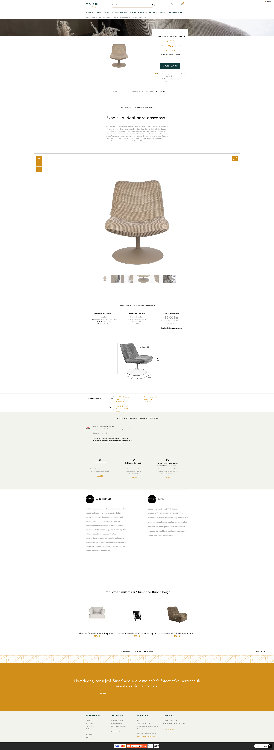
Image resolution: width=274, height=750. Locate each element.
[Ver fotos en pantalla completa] (235, 158)
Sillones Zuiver (137, 321)
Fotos (124, 91)
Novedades (90, 12)
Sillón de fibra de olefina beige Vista (97, 633)
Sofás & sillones (144, 12)
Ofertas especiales (175, 12)
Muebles (133, 12)
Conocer (100, 475)
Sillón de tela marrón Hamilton (177, 633)
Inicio (87, 17)
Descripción (114, 91)
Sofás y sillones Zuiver (104, 17)
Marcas (162, 12)
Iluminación (108, 12)
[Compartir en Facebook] (39, 164)
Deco (99, 12)
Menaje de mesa (121, 12)
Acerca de (160, 91)
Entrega (149, 91)
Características (137, 91)
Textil (155, 12)
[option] (137, 221)
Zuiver (93, 17)
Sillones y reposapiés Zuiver (122, 17)
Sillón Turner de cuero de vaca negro (137, 633)
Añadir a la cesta (170, 66)
